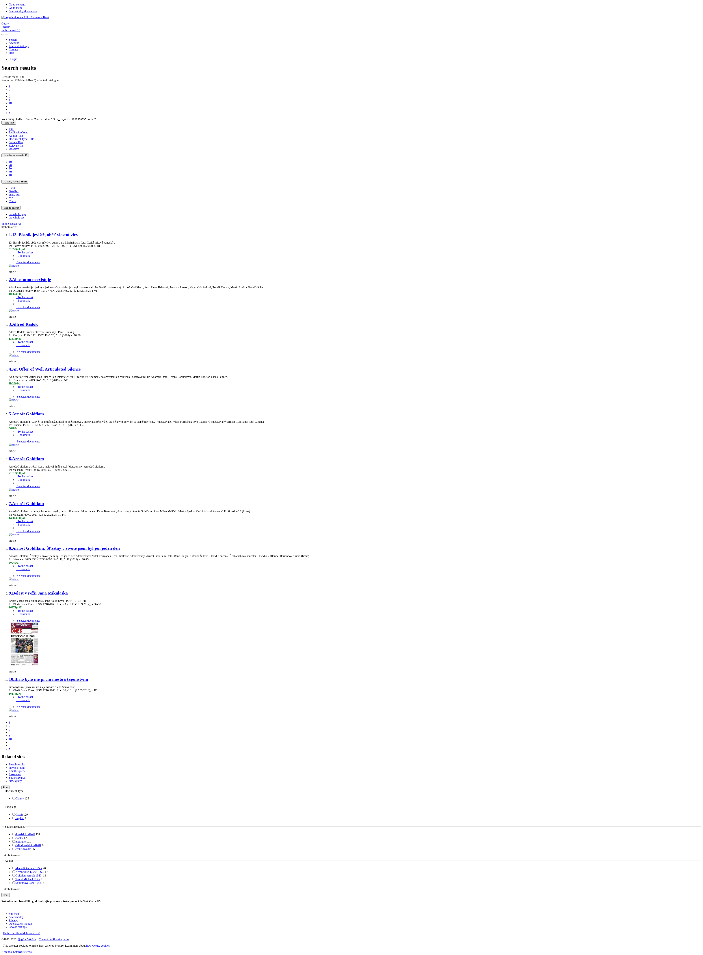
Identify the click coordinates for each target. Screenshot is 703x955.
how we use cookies (98, 945)
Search (13, 39)
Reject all (27, 951)
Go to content (17, 4)
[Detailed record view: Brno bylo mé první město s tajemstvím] (14, 710)
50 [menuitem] (10, 171)
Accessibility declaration (23, 11)
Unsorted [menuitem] (14, 148)
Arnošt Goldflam (26, 414)
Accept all (7, 951)
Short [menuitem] (12, 188)
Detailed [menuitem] (13, 191)
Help (11, 52)
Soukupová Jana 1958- (28, 882)
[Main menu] (6, 34)
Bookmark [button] (23, 255)
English (5, 26)
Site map (14, 913)
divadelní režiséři (25, 834)
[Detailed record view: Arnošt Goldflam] (14, 444)
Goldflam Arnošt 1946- (28, 875)
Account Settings (19, 46)
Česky (5, 23)
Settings (17, 951)
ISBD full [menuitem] (14, 194)
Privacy (13, 920)
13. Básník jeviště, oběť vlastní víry (43, 234)
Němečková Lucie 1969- (29, 871)
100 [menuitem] (11, 175)
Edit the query (17, 771)
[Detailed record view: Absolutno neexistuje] (14, 310)
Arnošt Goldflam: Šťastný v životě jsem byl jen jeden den (64, 548)
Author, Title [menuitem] (16, 135)
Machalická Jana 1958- (28, 868)
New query (15, 780)
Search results (17, 764)
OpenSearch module (20, 923)
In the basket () (10, 30)
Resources (15, 774)
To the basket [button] (24, 252)
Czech (19, 814)
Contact (13, 49)
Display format (15, 181)
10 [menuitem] (10, 161)
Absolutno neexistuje (30, 279)
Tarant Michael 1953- (27, 879)
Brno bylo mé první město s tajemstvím (48, 679)
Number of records (15, 155)
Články (19, 798)
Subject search (17, 777)
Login (13, 59)
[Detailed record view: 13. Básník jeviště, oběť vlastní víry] (14, 265)
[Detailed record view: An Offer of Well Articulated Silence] (14, 399)
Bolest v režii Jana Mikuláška (38, 593)
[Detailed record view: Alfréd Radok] (14, 355)
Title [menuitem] (11, 129)
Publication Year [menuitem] (18, 132)
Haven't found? (18, 767)
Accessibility (16, 917)
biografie (20, 841)
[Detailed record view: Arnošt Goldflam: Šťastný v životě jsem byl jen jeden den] (14, 579)
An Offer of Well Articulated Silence (45, 369)
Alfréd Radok (23, 324)
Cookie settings (18, 926)
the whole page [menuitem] (17, 214)
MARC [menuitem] (13, 197)
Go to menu (16, 7)
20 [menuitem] (10, 165)
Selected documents (28, 262)
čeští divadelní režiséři (28, 845)
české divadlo (23, 849)
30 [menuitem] (10, 168)
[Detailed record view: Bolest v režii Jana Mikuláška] (24, 665)
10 (10, 102)
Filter (5, 787)
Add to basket (11, 207)
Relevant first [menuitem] (16, 145)
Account (14, 42)
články (19, 838)
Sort (8, 122)
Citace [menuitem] (12, 201)
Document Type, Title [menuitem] (21, 139)
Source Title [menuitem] (16, 142)
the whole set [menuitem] (16, 217)
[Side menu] (2, 34)
